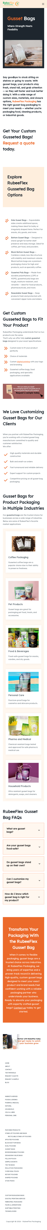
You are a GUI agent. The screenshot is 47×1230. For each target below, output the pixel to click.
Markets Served (11, 1096)
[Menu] (43, 4)
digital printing (23, 361)
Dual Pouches (10, 1146)
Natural (8, 1106)
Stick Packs (9, 1181)
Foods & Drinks (11, 1099)
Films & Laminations (13, 1205)
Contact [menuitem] (8, 1069)
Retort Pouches (11, 1174)
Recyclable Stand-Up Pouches (19, 1136)
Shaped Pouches (11, 1177)
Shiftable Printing (12, 1208)
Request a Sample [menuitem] (12, 1079)
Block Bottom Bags (13, 1143)
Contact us (20, 1007)
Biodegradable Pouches (14, 1152)
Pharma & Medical (12, 1103)
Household (9, 1109)
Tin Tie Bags (10, 1165)
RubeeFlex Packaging (24, 101)
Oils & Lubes (10, 1112)
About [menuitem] (7, 1066)
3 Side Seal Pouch (12, 1171)
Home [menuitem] (7, 1063)
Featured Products (12, 1130)
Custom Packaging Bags (14, 1195)
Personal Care (10, 1115)
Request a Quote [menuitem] (11, 1076)
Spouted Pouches (12, 1139)
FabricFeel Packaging (13, 1202)
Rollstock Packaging (14, 1168)
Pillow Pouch (10, 1158)
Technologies (10, 1211)
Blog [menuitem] (7, 1082)
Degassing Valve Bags (14, 1155)
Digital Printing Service (15, 1198)
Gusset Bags (10, 1149)
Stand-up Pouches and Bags (16, 1133)
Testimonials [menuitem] (10, 1073)
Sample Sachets (11, 1162)
